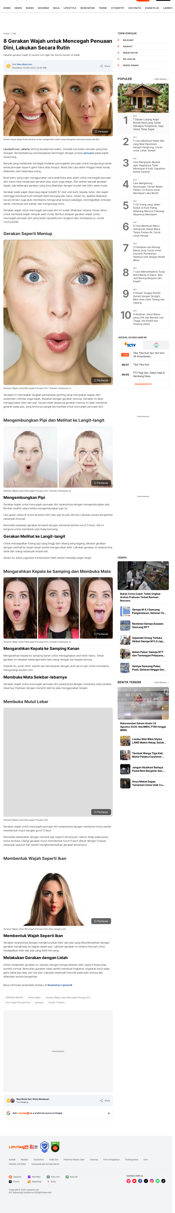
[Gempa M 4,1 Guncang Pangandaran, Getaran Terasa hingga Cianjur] (125, 611)
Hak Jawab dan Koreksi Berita (45, 1164)
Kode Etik (53, 1159)
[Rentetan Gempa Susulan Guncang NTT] (125, 625)
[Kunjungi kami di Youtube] (134, 1181)
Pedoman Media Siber (74, 1159)
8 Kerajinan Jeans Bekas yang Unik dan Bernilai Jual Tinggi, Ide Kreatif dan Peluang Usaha (148, 319)
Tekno (103, 7)
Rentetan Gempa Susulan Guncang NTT (147, 625)
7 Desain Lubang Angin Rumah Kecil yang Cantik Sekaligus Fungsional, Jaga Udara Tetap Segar (148, 124)
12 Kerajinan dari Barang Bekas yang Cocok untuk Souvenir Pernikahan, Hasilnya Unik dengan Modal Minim (149, 253)
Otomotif (117, 7)
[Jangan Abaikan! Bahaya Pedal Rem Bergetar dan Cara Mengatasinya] (125, 769)
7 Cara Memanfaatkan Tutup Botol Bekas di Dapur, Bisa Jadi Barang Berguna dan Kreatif (149, 276)
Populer (125, 79)
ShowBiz (43, 7)
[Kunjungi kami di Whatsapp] (158, 1181)
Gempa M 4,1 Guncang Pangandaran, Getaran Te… (149, 611)
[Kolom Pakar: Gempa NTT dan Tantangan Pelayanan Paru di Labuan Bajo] (125, 654)
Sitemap (94, 1159)
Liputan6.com (32, 1189)
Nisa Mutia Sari (24, 64)
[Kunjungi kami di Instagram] (152, 1181)
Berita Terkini (129, 682)
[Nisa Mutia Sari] (8, 66)
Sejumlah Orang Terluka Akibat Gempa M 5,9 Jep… (148, 639)
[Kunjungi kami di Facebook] (140, 1181)
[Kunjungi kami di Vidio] (128, 1181)
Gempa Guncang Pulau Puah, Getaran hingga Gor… (149, 668)
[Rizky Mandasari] (12, 1100)
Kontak (12, 1159)
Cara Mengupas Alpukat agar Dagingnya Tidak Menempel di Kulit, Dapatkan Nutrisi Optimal (149, 167)
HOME (7, 7)
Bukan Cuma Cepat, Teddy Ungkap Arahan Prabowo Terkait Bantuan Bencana (140, 597)
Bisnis (30, 7)
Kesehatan (87, 7)
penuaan (89, 153)
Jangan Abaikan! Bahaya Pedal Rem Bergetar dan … (148, 769)
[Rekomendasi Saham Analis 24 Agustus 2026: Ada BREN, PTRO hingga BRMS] (143, 703)
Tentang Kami (131, 1159)
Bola (56, 7)
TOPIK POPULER (127, 33)
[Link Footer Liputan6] (23, 1147)
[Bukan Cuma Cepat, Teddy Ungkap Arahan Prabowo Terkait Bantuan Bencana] (143, 575)
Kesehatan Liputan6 (60, 985)
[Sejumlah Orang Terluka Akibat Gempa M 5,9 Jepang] (125, 640)
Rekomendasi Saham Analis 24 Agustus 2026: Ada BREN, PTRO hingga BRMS (143, 727)
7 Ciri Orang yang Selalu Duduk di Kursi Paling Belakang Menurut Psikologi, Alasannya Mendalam (149, 209)
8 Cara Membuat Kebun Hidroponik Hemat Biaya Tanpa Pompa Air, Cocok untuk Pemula (147, 230)
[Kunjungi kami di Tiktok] (163, 1181)
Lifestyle (70, 7)
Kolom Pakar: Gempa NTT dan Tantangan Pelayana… (148, 653)
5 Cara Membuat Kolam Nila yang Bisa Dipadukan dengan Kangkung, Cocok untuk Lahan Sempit (148, 145)
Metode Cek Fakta (17, 1164)
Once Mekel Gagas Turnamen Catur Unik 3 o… (148, 783)
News (18, 7)
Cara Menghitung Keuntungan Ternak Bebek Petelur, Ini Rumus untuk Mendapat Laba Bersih (148, 188)
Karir (146, 1159)
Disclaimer (39, 1159)
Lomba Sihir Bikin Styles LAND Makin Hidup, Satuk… (149, 740)
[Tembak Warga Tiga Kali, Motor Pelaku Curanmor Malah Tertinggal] (125, 755)
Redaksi (24, 1159)
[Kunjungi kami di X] (146, 1181)
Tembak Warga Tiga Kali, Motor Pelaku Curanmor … (148, 755)
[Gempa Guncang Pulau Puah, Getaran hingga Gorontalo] (125, 668)
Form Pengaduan (111, 1159)
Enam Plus (152, 7)
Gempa (122, 557)
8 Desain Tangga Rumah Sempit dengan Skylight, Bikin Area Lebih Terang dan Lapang (149, 297)
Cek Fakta (134, 7)
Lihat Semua (160, 79)
